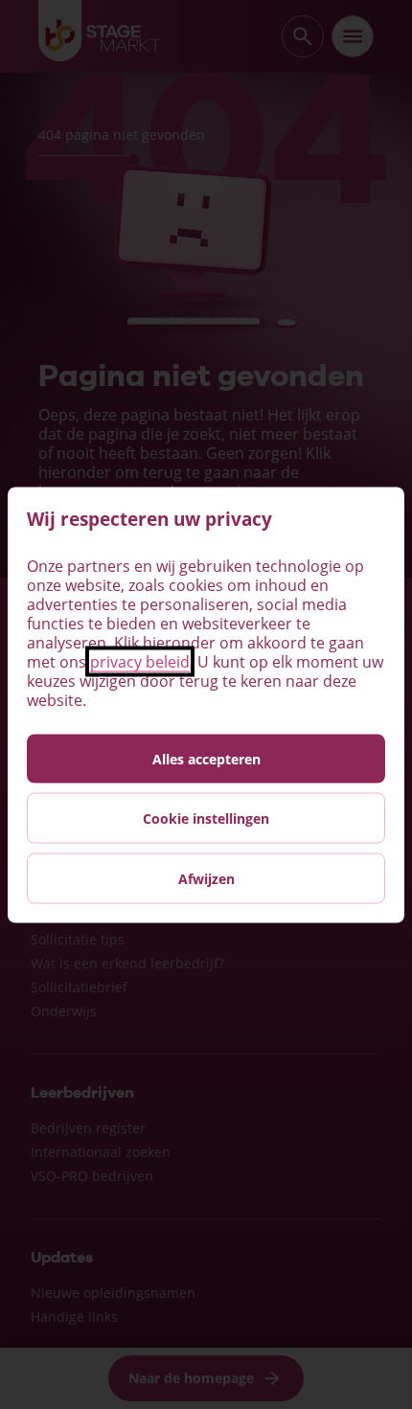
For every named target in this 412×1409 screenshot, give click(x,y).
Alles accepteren (206, 758)
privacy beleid (140, 660)
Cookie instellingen (206, 817)
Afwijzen (206, 878)
